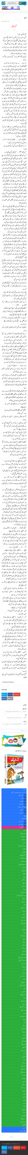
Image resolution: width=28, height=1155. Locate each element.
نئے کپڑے (25, 721)
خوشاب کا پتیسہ (24, 708)
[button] (4, 694)
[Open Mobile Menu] (25, 5)
